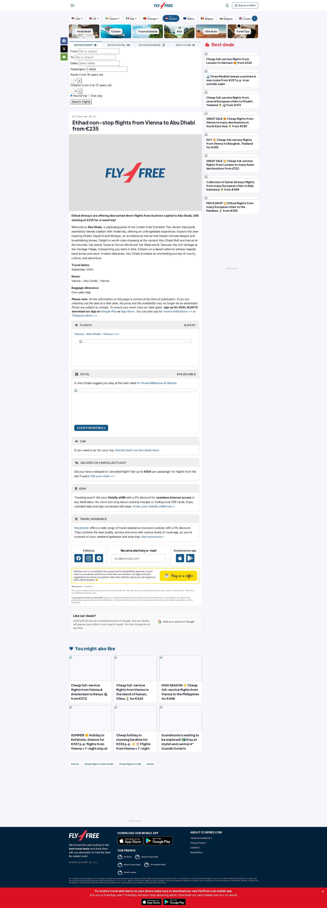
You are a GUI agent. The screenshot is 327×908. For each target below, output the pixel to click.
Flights (138, 325)
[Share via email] (64, 56)
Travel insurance (93, 519)
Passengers (77, 69)
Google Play (109, 311)
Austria (75, 764)
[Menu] (72, 5)
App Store (127, 311)
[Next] (254, 18)
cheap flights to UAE (130, 764)
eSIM (82, 488)
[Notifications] (227, 5)
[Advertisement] (135, 795)
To (72, 57)
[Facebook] (78, 558)
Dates (74, 63)
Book (83, 44)
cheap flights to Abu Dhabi (98, 764)
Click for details (90, 428)
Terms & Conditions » (201, 838)
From (73, 51)
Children (75, 85)
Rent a (183, 44)
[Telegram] (99, 558)
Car (82, 441)
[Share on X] (64, 48)
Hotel (138, 374)
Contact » (195, 847)
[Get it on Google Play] (190, 558)
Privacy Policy (121, 880)
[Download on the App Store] (180, 558)
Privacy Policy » (198, 843)
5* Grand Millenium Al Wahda (157, 383)
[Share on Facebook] (64, 40)
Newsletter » (196, 852)
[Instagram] (89, 558)
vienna (150, 764)
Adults (74, 74)
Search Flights (81, 101)
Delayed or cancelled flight (103, 462)
